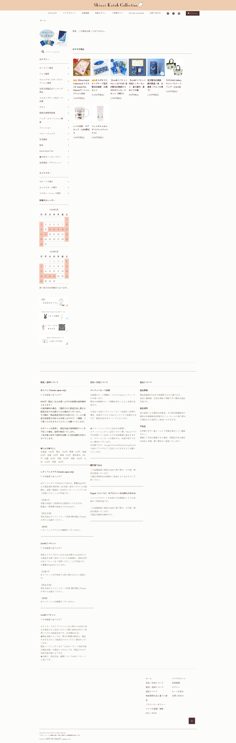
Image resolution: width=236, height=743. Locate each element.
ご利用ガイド (117, 13)
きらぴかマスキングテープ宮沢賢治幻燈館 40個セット (99, 85)
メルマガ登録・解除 (154, 708)
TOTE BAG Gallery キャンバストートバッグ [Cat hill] (174, 83)
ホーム (43, 20)
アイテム (194, 13)
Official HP (52, 13)
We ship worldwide (136, 13)
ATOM (154, 713)
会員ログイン (100, 13)
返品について (152, 691)
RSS (147, 713)
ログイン (176, 687)
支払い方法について (154, 682)
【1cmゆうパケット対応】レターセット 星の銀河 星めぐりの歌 (137, 85)
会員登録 (85, 13)
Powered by (42, 739)
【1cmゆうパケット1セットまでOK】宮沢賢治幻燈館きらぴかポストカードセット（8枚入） (118, 87)
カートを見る (178, 691)
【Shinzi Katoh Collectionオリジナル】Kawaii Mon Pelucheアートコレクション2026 (81, 87)
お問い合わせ (155, 13)
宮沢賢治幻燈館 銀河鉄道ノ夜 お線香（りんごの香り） (155, 85)
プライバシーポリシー (155, 704)
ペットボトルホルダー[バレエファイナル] (100, 129)
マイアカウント (69, 13)
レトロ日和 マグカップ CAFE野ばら (81, 129)
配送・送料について (154, 687)
